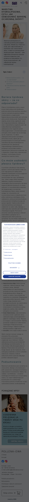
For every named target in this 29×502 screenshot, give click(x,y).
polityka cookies (14, 263)
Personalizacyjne (9, 258)
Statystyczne (8, 252)
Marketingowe (8, 255)
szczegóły (13, 267)
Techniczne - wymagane (11, 249)
